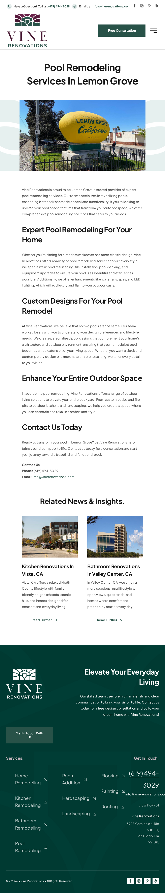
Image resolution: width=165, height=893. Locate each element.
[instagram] (141, 5)
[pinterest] (149, 5)
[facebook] (134, 5)
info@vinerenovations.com (111, 6)
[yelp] (156, 5)
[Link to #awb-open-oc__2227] (153, 31)
